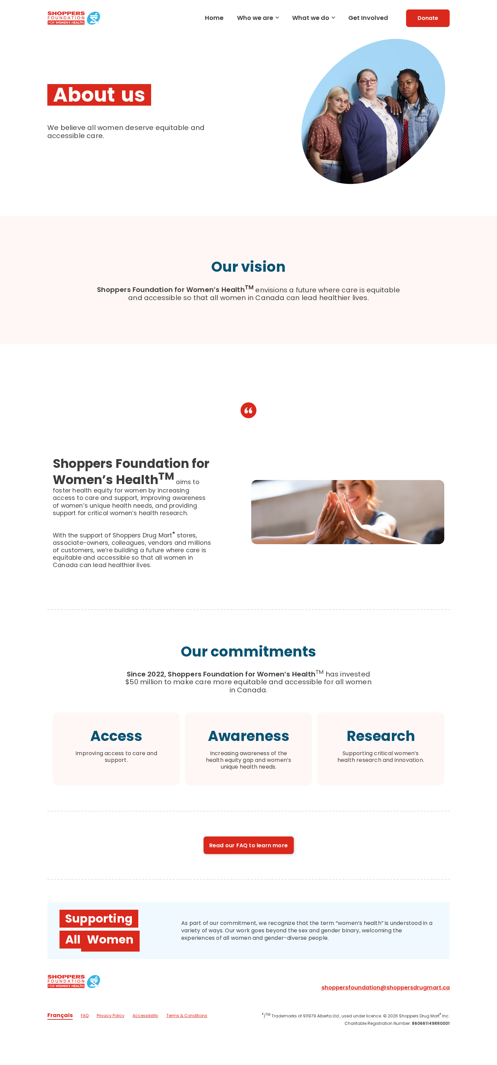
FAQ (85, 1015)
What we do (310, 18)
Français (60, 1015)
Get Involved (368, 18)
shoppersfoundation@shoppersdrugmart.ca (386, 987)
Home (214, 18)
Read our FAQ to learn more (248, 845)
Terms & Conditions (186, 1015)
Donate (428, 18)
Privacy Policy (110, 1015)
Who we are (255, 18)
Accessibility (145, 1015)
